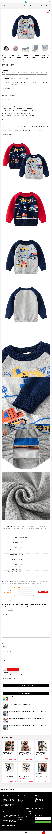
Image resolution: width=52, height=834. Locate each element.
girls (19, 74)
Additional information (16, 78)
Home (2, 5)
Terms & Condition (39, 803)
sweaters (32, 74)
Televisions (20, 800)
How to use (28, 813)
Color (4, 657)
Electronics (8, 5)
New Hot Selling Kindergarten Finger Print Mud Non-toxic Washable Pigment (26, 718)
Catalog (20, 819)
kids (21, 74)
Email (3, 639)
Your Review (5, 614)
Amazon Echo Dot (22, 803)
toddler (38, 74)
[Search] (50, 1)
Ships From (5, 660)
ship (29, 74)
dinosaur (14, 74)
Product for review (20, 813)
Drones (19, 798)
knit (23, 74)
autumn (36, 72)
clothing (10, 74)
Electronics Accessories (18, 5)
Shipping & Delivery (39, 799)
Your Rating (4, 611)
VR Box (19, 799)
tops (41, 74)
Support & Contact (39, 798)
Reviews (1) (26, 78)
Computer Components (31, 5)
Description (6, 78)
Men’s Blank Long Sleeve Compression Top (19, 696)
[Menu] (1, 1)
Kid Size (5, 663)
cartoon (3, 74)
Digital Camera (21, 801)
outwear (26, 74)
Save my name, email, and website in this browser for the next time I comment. (23, 644)
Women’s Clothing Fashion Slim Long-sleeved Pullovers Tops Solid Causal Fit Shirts (28, 711)
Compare (5, 70)
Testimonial (29, 811)
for (17, 74)
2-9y (33, 72)
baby (39, 72)
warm (43, 74)
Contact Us (20, 815)
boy (41, 72)
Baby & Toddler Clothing (20, 72)
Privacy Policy (38, 801)
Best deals (20, 817)
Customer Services (39, 800)
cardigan (45, 72)
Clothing (27, 72)
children (7, 74)
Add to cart (13, 669)
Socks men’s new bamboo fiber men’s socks (19, 704)
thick (35, 74)
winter (46, 74)
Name (3, 634)
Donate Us (28, 815)
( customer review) (12, 62)
